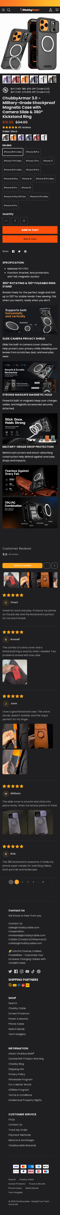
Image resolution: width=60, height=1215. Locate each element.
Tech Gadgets (17, 1034)
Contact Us (15, 1124)
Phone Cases (16, 1024)
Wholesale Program (20, 1079)
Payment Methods (19, 1135)
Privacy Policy (16, 1074)
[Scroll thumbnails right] (53, 579)
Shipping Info (16, 1069)
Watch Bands (16, 1029)
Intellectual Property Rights (25, 1100)
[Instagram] (21, 971)
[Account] (49, 9)
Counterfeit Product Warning (26, 1058)
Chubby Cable (17, 1008)
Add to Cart (30, 230)
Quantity (8, 214)
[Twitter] (10, 971)
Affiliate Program (18, 1090)
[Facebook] (16, 971)
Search (12, 1003)
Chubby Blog (16, 1064)
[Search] (10, 9)
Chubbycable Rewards (22, 1145)
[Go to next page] (49, 882)
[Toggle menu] (3, 9)
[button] (10, 127)
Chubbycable (23, 1201)
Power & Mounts (18, 1019)
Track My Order (18, 1130)
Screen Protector (19, 1013)
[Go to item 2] (28, 580)
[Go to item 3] (44, 580)
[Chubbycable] (30, 10)
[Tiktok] (33, 971)
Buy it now (30, 239)
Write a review (22, 565)
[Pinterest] (38, 971)
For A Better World (19, 1084)
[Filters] (47, 566)
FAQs (11, 1119)
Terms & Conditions (20, 1095)
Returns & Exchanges (21, 1140)
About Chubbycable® (21, 1053)
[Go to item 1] (11, 580)
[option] (30, 43)
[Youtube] (27, 971)
